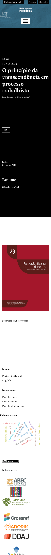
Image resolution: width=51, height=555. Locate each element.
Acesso (32, 2)
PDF (6, 130)
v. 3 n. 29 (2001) (9, 63)
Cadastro (43, 2)
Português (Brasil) (12, 376)
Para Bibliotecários (13, 406)
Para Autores (9, 401)
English (6, 380)
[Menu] (25, 21)
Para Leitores (9, 397)
